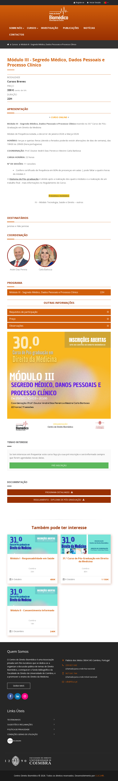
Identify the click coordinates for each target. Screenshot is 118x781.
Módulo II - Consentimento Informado (32, 610)
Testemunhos (14, 719)
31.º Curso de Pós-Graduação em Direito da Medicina (86, 560)
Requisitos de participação (23, 312)
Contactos (16, 34)
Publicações (71, 28)
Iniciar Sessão (95, 2)
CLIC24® (99, 775)
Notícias (89, 28)
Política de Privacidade (18, 729)
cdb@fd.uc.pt (71, 681)
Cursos (31, 28)
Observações (16, 325)
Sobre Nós (15, 28)
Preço (12, 318)
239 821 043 (71, 665)
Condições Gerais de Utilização (22, 734)
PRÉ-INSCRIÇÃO (59, 465)
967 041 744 (71, 673)
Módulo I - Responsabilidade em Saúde (32, 558)
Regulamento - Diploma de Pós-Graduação (57, 499)
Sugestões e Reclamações (20, 724)
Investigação (49, 28)
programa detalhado (57, 492)
